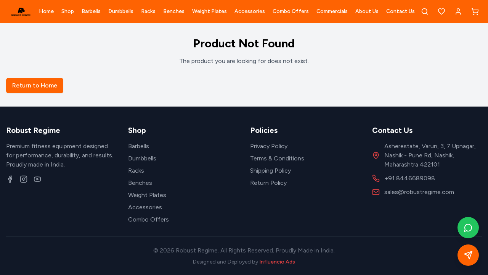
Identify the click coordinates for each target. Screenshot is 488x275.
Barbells (91, 11)
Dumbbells (120, 11)
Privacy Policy (268, 146)
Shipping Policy (270, 170)
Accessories (249, 11)
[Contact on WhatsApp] (468, 227)
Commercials (332, 11)
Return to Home (34, 85)
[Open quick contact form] (468, 255)
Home (46, 11)
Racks (148, 11)
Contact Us (400, 11)
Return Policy (268, 182)
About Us (367, 11)
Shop (67, 11)
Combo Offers (291, 11)
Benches (174, 11)
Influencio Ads (277, 262)
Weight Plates (209, 11)
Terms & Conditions (277, 158)
